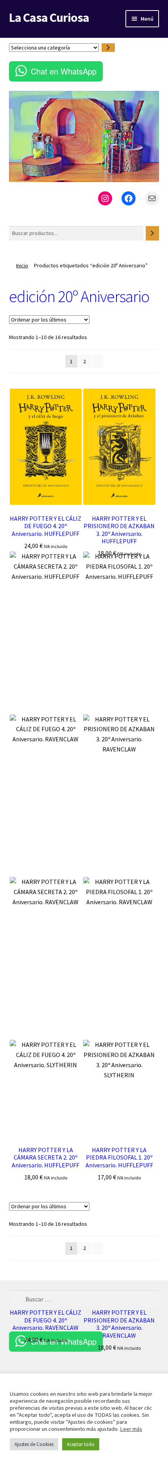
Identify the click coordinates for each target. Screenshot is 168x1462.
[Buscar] (152, 233)
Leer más (131, 1428)
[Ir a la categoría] (108, 47)
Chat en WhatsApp (64, 71)
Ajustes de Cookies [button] (34, 1444)
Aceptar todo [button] (81, 1444)
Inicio (22, 265)
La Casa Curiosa (49, 17)
